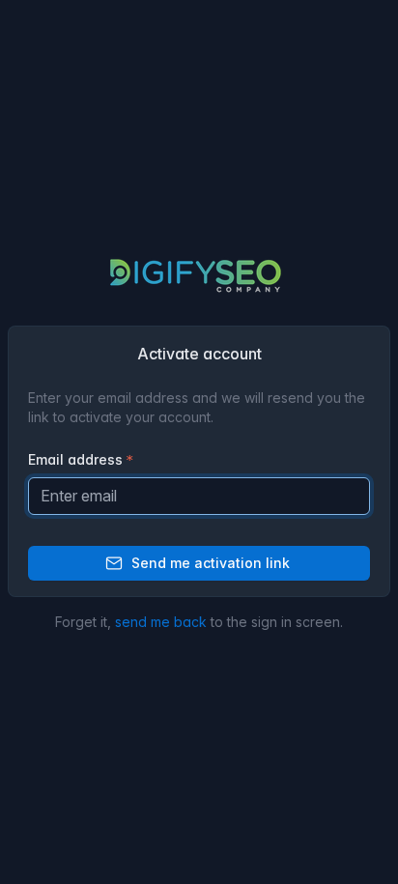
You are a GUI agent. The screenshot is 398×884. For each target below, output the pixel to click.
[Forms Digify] (199, 275)
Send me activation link (210, 563)
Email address (75, 459)
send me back (161, 621)
